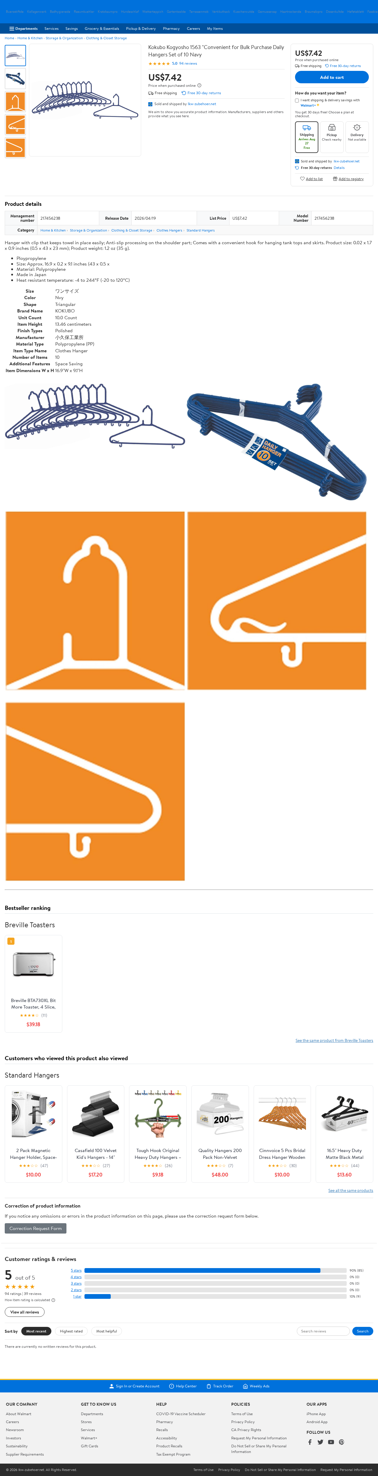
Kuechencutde (243, 12)
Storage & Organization (64, 37)
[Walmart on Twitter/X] (320, 1442)
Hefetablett (355, 12)
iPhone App (316, 1413)
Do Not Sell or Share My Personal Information (280, 1470)
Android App (317, 1421)
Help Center (186, 1386)
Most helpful (106, 1331)
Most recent (36, 1331)
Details (339, 168)
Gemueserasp (267, 12)
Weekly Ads (259, 1386)
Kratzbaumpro (108, 12)
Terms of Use (242, 1413)
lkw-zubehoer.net (202, 103)
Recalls (162, 1429)
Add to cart (332, 77)
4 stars (76, 1277)
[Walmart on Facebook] (310, 1442)
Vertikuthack (221, 12)
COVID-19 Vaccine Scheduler (181, 1413)
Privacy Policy (243, 1421)
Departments (26, 28)
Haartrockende (290, 12)
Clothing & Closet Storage (106, 37)
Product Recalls (169, 1446)
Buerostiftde (15, 12)
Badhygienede (60, 12)
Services (51, 28)
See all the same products (350, 1190)
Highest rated (71, 1331)
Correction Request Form (35, 1228)
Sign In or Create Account (137, 1386)
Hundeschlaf (130, 12)
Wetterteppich (152, 12)
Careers (193, 28)
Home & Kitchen (30, 37)
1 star (77, 1296)
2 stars (76, 1290)
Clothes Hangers (169, 230)
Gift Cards (89, 1446)
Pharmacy (171, 28)
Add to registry (351, 178)
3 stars (76, 1283)
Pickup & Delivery (141, 28)
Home (9, 37)
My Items (215, 28)
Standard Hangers (201, 230)
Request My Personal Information (259, 1438)
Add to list (314, 178)
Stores (86, 1421)
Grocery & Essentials (102, 28)
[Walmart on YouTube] (331, 1442)
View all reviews (24, 1312)
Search (363, 1331)
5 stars (76, 1270)
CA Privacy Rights (246, 1429)
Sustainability (17, 1446)
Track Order (223, 1386)
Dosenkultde (335, 12)
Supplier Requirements (25, 1454)
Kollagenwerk (36, 12)
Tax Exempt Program (173, 1454)
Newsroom (15, 1429)
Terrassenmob (198, 12)
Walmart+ (89, 1438)
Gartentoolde (176, 12)
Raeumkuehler (84, 12)
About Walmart (18, 1413)
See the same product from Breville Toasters (334, 1040)
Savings (72, 28)
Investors (13, 1438)
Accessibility (166, 1438)
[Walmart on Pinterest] (341, 1442)
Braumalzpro (313, 12)
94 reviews (188, 63)
